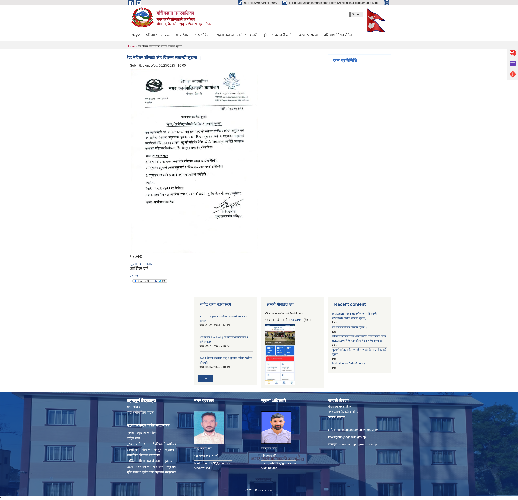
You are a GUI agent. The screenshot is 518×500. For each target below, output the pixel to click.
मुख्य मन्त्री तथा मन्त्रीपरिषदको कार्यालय (151, 444)
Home (131, 46)
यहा (293, 319)
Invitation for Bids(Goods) (348, 363)
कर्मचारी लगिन (284, 35)
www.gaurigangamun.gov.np (358, 444)
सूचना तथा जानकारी (229, 35)
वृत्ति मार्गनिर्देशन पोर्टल (338, 35)
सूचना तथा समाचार (141, 264)
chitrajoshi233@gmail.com (278, 463)
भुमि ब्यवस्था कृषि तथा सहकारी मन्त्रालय (151, 472)
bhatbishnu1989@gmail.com (213, 463)
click (298, 319)
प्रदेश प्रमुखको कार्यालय (142, 433)
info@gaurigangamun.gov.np (347, 437)
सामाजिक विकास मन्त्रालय (143, 455)
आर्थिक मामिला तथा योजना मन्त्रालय (149, 461)
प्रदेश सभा (133, 438)
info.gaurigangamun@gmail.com (357, 429)
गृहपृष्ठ (136, 35)
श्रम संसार (133, 407)
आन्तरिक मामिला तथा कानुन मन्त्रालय (150, 450)
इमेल (266, 35)
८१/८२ (134, 276)
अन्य (205, 378)
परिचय (150, 35)
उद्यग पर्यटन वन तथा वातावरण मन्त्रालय (151, 467)
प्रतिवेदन (204, 35)
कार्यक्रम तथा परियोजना (176, 35)
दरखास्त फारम (308, 35)
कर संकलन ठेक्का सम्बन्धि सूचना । (349, 327)
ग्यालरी (252, 35)
